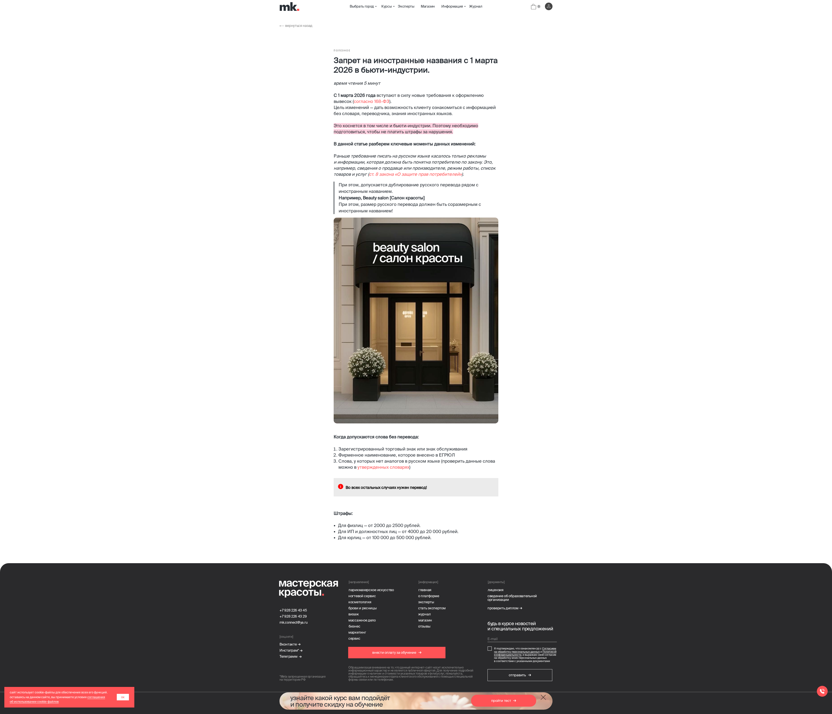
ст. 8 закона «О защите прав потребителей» (415, 174)
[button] (503, 701)
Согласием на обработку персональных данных (525, 650)
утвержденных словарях (383, 467)
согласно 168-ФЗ (371, 101)
